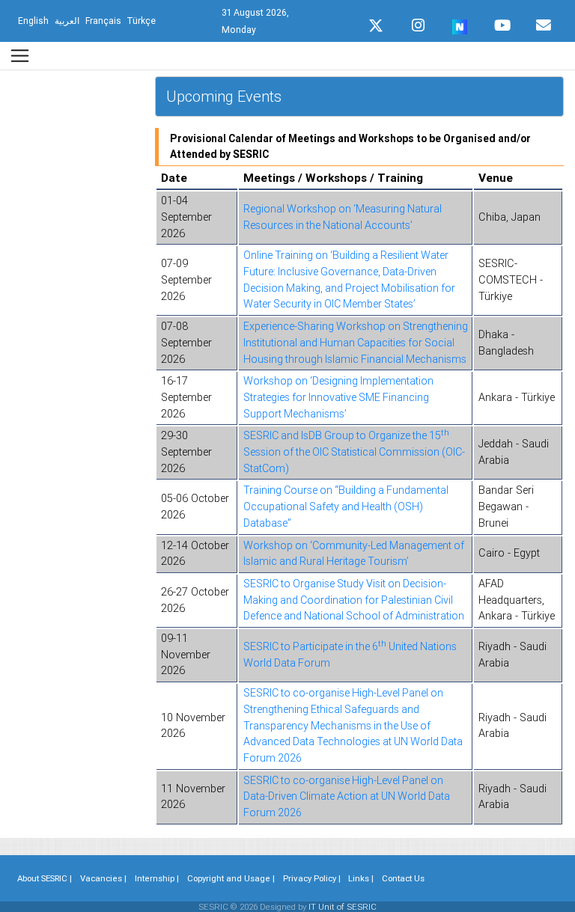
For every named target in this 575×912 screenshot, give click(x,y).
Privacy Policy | (312, 878)
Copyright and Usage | (231, 878)
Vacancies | (103, 878)
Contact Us (403, 878)
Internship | (157, 878)
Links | (361, 878)
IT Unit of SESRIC (342, 907)
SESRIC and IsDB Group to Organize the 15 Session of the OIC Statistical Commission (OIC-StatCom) (354, 451)
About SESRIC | (44, 878)
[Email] (544, 22)
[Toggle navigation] (20, 56)
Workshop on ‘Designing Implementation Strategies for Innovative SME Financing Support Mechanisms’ (338, 397)
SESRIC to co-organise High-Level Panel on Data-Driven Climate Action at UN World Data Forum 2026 (346, 796)
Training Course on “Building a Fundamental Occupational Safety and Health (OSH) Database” (345, 506)
